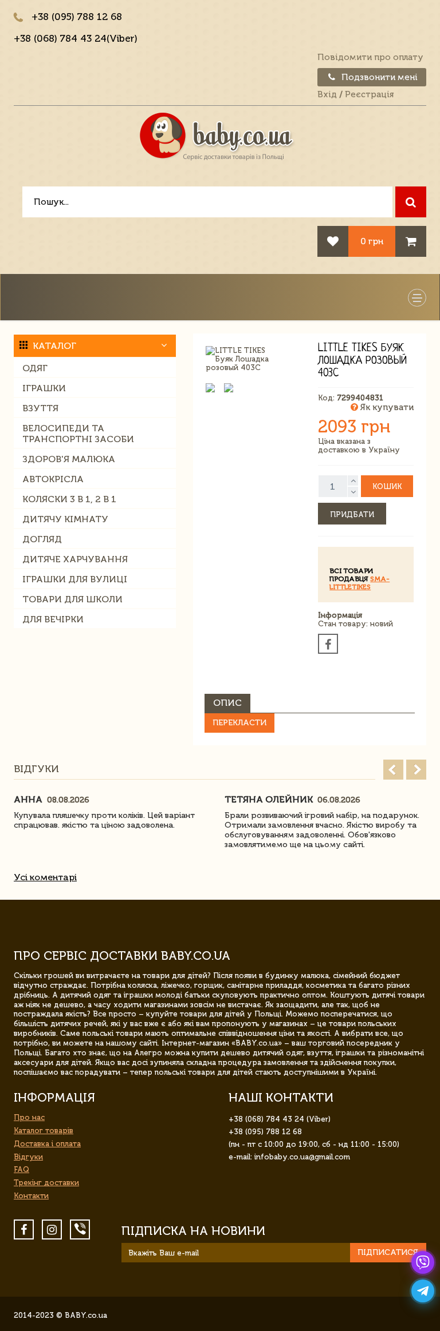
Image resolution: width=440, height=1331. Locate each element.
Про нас (29, 1117)
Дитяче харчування (75, 559)
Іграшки (44, 388)
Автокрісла (53, 479)
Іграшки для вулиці (74, 579)
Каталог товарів (43, 1130)
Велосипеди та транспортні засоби (78, 433)
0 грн (371, 241)
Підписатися (388, 1252)
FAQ (21, 1169)
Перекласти (239, 723)
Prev (393, 770)
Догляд (42, 539)
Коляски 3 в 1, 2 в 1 (69, 499)
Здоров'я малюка (68, 459)
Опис (227, 702)
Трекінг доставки (46, 1182)
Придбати (352, 514)
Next (416, 770)
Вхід (327, 94)
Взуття (40, 408)
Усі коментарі (45, 877)
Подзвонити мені (378, 77)
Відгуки (28, 1157)
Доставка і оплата (47, 1143)
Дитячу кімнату (65, 519)
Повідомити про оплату (370, 57)
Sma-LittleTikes (359, 583)
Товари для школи (72, 599)
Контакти (31, 1195)
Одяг (35, 368)
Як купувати (386, 407)
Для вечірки (53, 619)
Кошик (387, 486)
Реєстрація (369, 94)
